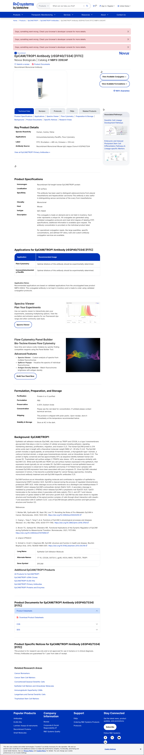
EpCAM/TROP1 (33, 20)
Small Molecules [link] (20, 733)
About (103, 15)
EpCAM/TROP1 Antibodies (49, 20)
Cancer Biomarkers (22, 673)
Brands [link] (46, 722)
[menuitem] (15, 20)
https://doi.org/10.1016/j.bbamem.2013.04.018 (66, 546)
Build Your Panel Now (25, 376)
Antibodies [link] (18, 718)
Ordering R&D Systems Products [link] (86, 722)
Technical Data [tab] (24, 111)
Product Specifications (23, 116)
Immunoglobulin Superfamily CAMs (28, 690)
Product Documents (42, 64)
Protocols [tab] (57, 111)
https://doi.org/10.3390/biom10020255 (63, 515)
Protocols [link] (77, 726)
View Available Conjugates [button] (113, 77)
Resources (86, 15)
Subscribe (110, 727)
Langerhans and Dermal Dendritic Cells (29, 694)
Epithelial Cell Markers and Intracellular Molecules (34, 686)
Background (19, 120)
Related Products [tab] (89, 111)
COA (18, 624)
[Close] (128, 31)
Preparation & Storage (84, 116)
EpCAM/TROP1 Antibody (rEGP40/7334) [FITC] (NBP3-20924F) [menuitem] (83, 20)
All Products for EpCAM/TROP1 (26, 574)
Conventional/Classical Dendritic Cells (29, 682)
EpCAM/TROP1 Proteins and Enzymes (29, 587)
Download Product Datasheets (31, 617)
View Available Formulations (114, 84)
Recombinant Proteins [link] (22, 729)
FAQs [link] (76, 718)
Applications (39, 116)
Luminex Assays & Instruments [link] (26, 726)
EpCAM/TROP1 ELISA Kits (24, 581)
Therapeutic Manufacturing (42, 15)
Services (67, 15)
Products (16, 15)
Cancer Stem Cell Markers (24, 677)
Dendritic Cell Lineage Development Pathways (113, 121)
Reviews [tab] (42, 111)
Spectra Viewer (53, 116)
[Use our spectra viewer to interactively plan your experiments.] (83, 313)
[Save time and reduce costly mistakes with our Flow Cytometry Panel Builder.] (83, 355)
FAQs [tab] (72, 111)
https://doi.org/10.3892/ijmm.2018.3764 (71, 523)
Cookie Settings (110, 749)
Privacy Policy (28, 751)
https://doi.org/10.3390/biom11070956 (31, 533)
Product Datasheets (24, 611)
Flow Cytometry (67, 116)
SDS (18, 630)
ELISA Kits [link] (18, 722)
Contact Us (121, 15)
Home (15, 20)
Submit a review (22, 64)
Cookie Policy (41, 751)
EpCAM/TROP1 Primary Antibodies (28, 584)
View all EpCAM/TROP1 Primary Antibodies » (32, 152)
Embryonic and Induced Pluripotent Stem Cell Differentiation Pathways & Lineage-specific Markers (114, 145)
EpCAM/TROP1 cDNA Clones (25, 577)
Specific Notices (50, 120)
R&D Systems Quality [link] (52, 731)
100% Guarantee (123, 91)
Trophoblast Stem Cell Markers (26, 699)
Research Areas (65, 120)
